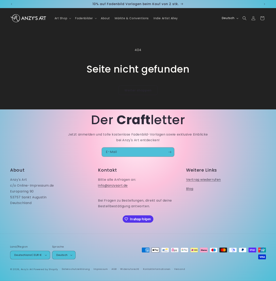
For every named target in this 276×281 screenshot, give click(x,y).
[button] (62, 18)
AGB (114, 269)
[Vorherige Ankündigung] (11, 4)
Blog (189, 188)
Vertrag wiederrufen (203, 179)
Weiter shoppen (138, 90)
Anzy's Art (27, 269)
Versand (179, 269)
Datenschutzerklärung (76, 269)
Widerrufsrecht (129, 269)
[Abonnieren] (169, 152)
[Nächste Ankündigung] (264, 4)
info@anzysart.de (113, 185)
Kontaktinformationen (157, 269)
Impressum (101, 269)
